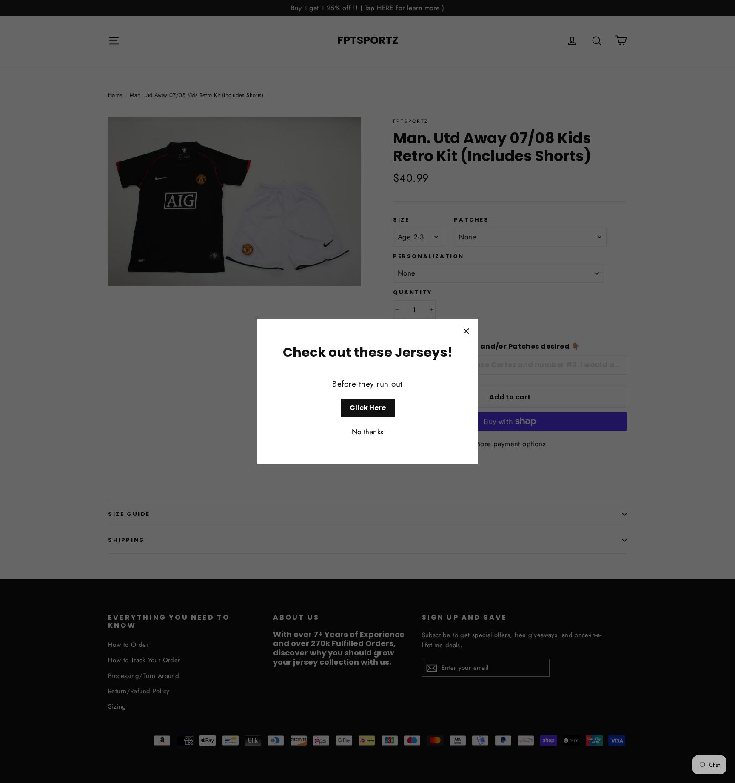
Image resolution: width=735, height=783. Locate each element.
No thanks (368, 432)
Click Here (368, 408)
